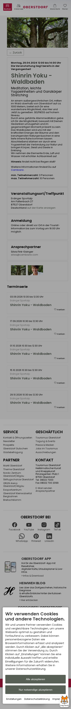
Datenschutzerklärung (37, 699)
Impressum (59, 699)
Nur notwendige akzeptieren (35, 689)
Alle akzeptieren (35, 679)
